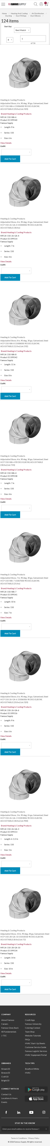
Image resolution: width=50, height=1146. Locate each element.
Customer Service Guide (35, 1047)
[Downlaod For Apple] (36, 1098)
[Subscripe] (45, 1129)
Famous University (33, 1024)
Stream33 (5, 1069)
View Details (6, 143)
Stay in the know (25, 1123)
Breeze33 (5, 1072)
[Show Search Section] (35, 4)
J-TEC (4, 1035)
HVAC (28, 1072)
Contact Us (6, 1094)
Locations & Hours (9, 1098)
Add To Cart (10, 159)
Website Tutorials (33, 1035)
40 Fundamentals (8, 1031)
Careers (4, 1024)
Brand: (16, 113)
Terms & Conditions (19, 1138)
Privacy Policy (33, 1138)
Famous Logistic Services (36, 1051)
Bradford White (32, 1069)
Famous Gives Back (10, 1028)
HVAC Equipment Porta (35, 1055)
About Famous (7, 1020)
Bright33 (5, 1080)
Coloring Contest (32, 1028)
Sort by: (8, 26)
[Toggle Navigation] (3, 4)
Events (4, 1102)
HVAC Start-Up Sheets (35, 1043)
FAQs (27, 1039)
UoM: (3, 146)
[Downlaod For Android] (36, 1089)
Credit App (30, 1020)
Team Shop (30, 1031)
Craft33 (4, 1076)
